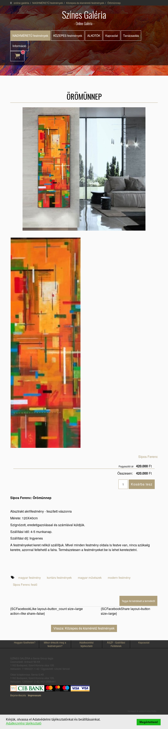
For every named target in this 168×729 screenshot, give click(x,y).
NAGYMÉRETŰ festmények (47, 3)
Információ (19, 46)
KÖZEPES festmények (67, 36)
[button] (101, 719)
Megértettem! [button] (149, 722)
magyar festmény (29, 577)
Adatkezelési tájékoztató (86, 644)
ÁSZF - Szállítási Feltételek (116, 644)
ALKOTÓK (93, 36)
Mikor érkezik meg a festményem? (55, 644)
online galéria (21, 3)
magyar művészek (90, 577)
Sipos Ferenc (148, 456)
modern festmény (119, 577)
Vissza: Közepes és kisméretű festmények (84, 628)
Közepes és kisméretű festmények (85, 3)
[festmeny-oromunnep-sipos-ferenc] (46, 342)
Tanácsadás (131, 36)
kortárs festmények (59, 577)
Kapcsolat (111, 36)
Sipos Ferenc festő (25, 584)
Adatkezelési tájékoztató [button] (23, 723)
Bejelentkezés (18, 695)
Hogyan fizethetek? (24, 642)
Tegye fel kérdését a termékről (138, 601)
